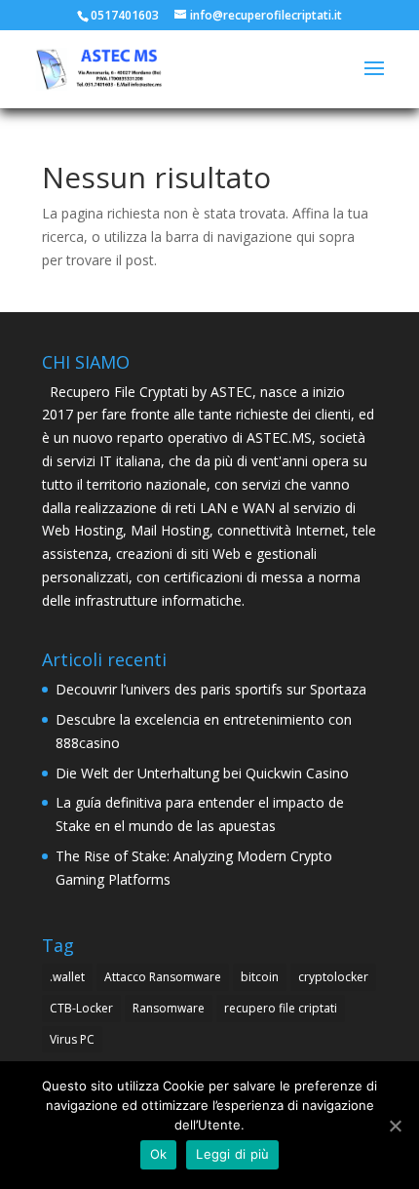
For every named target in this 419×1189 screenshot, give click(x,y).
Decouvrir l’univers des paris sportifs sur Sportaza (211, 689)
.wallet (67, 977)
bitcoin (260, 977)
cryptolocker (333, 977)
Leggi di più (232, 1154)
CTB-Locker (81, 1008)
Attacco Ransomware (162, 977)
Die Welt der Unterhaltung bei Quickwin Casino (202, 773)
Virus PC (72, 1039)
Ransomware (169, 1008)
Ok (159, 1154)
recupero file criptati (280, 1008)
